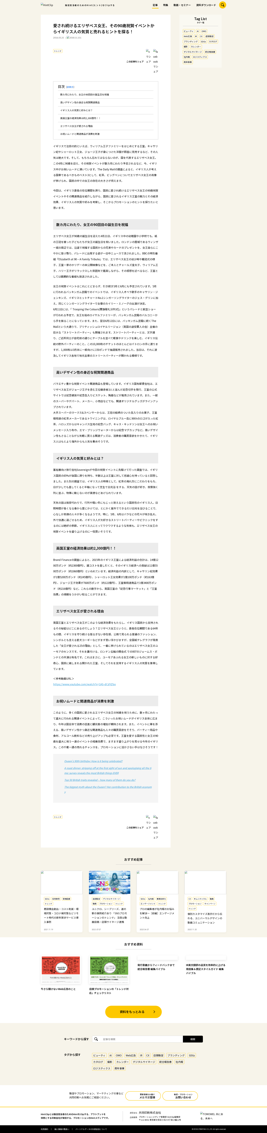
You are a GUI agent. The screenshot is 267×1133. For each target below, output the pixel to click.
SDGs (203, 41)
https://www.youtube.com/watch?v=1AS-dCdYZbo (84, 684)
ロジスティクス (200, 56)
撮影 (186, 46)
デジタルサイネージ (193, 51)
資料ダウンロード (206, 5)
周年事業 (188, 62)
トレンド (57, 51)
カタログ (213, 41)
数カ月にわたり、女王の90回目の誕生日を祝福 (84, 94)
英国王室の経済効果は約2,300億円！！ (80, 118)
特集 (165, 5)
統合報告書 (210, 51)
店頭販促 (210, 36)
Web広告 (188, 36)
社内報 (187, 56)
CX (201, 36)
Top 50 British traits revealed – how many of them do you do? (100, 780)
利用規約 (44, 1129)
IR (196, 36)
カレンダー (196, 46)
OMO (204, 31)
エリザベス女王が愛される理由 (76, 126)
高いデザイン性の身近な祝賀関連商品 (80, 102)
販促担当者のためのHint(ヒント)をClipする (90, 5)
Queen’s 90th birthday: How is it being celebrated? (93, 761)
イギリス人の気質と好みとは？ (76, 110)
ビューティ (189, 31)
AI (198, 31)
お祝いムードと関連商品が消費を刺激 (80, 133)
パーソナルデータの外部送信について (91, 1129)
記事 (155, 5)
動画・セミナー (182, 5)
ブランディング (191, 41)
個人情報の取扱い (61, 1129)
